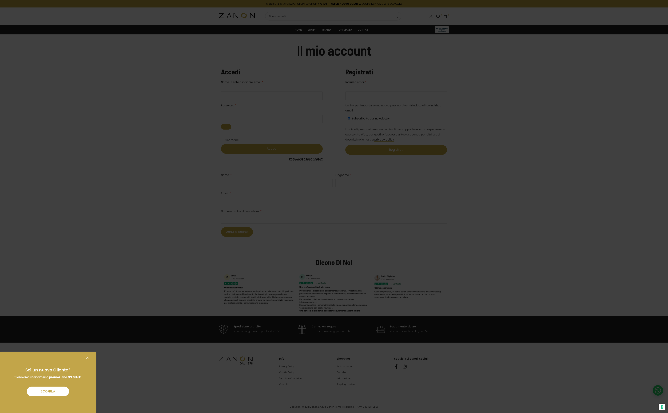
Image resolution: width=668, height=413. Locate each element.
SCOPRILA (48, 391)
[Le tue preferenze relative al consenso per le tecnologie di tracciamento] (662, 407)
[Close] (87, 358)
